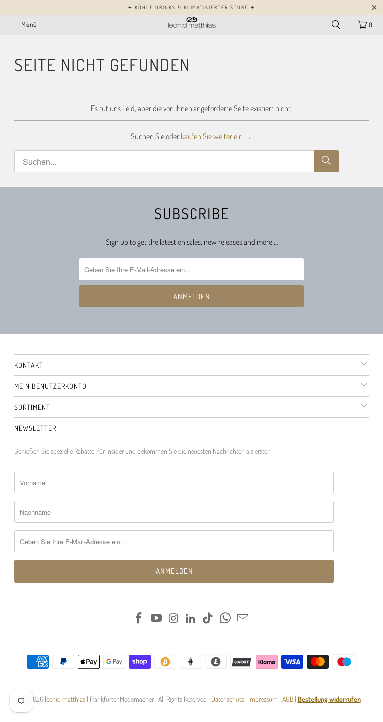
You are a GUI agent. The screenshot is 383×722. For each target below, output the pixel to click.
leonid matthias (65, 699)
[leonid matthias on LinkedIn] (191, 618)
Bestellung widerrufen (329, 699)
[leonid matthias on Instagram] (173, 618)
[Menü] (4, 25)
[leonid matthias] (191, 25)
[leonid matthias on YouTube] (156, 618)
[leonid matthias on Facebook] (139, 618)
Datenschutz (227, 699)
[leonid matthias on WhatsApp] (225, 618)
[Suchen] (336, 25)
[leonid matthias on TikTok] (208, 618)
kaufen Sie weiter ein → (216, 136)
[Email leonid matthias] (242, 618)
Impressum (263, 699)
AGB (287, 699)
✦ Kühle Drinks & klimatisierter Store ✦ (191, 7)
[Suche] (326, 161)
